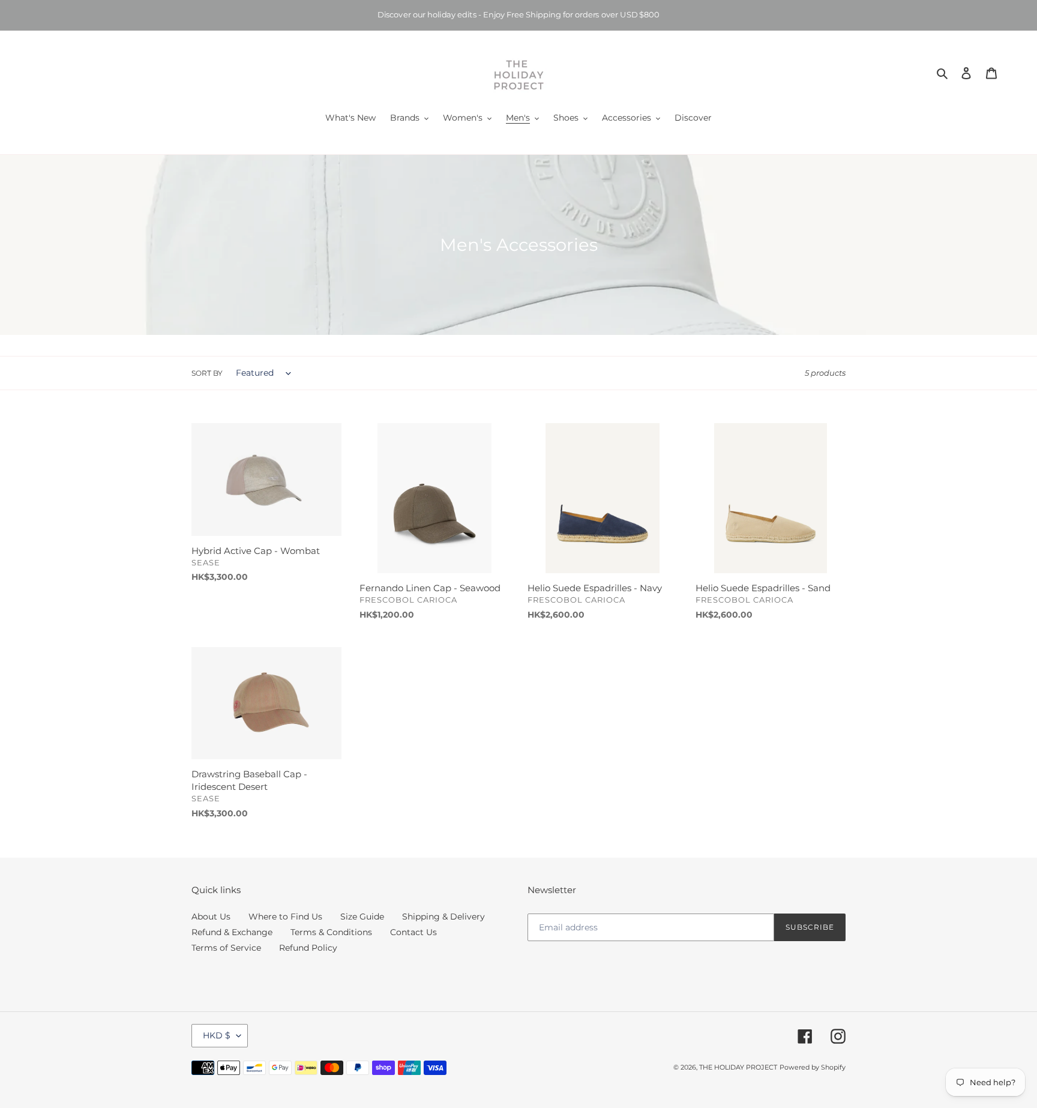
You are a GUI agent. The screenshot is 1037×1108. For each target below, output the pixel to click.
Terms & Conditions (331, 932)
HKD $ (216, 1035)
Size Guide (362, 916)
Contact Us (413, 932)
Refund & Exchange (231, 932)
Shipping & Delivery (443, 916)
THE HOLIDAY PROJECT (738, 1067)
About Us (210, 916)
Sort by (207, 373)
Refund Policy (308, 947)
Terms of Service (226, 947)
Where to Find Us (285, 916)
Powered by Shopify (813, 1067)
